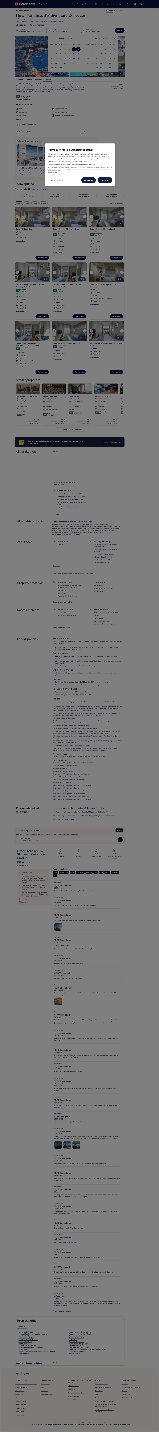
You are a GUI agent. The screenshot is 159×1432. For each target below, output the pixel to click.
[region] (80, 164)
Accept (105, 180)
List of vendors (53, 172)
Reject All (88, 180)
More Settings (56, 180)
